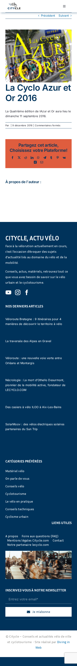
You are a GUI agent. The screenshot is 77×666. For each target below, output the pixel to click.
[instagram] (17, 292)
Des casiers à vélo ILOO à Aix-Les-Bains (33, 407)
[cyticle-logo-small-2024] (14, 4)
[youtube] (8, 292)
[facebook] (26, 292)
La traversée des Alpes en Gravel (28, 341)
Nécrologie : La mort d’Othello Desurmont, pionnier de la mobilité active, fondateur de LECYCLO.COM (35, 385)
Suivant (64, 15)
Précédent (48, 15)
